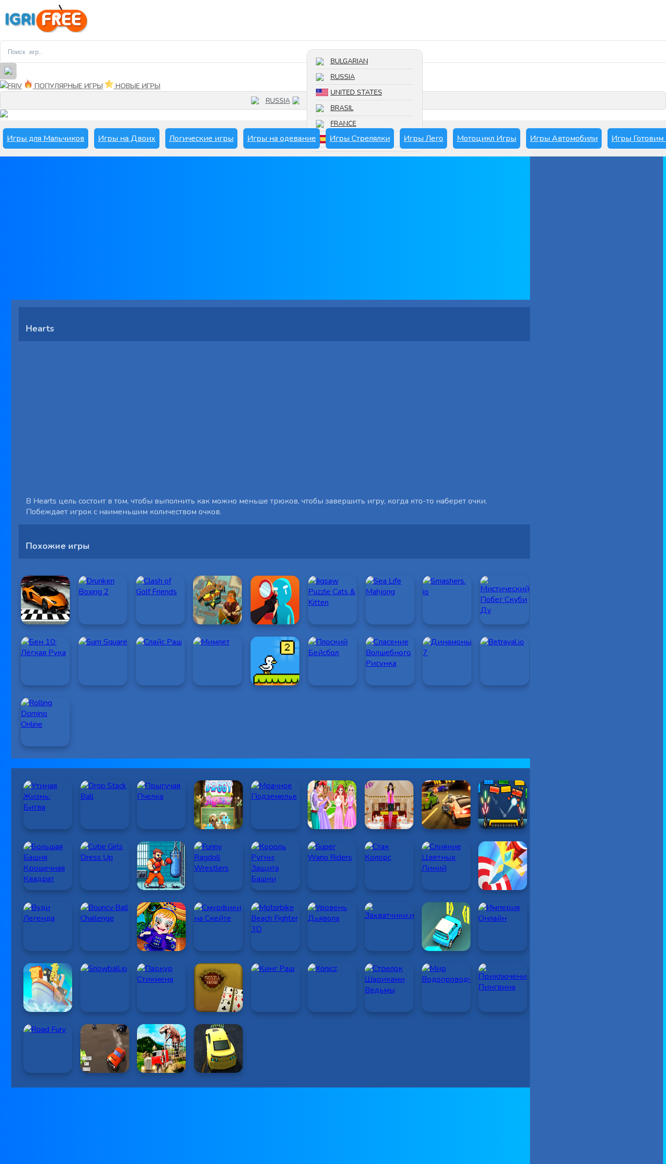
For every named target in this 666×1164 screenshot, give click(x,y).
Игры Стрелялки (360, 138)
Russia (343, 76)
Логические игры (201, 138)
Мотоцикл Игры (486, 138)
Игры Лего (423, 138)
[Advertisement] (274, 231)
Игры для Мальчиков (45, 138)
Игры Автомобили (564, 138)
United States (356, 92)
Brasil (342, 108)
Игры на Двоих (127, 138)
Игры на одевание (281, 138)
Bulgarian (349, 61)
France (343, 123)
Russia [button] (278, 100)
